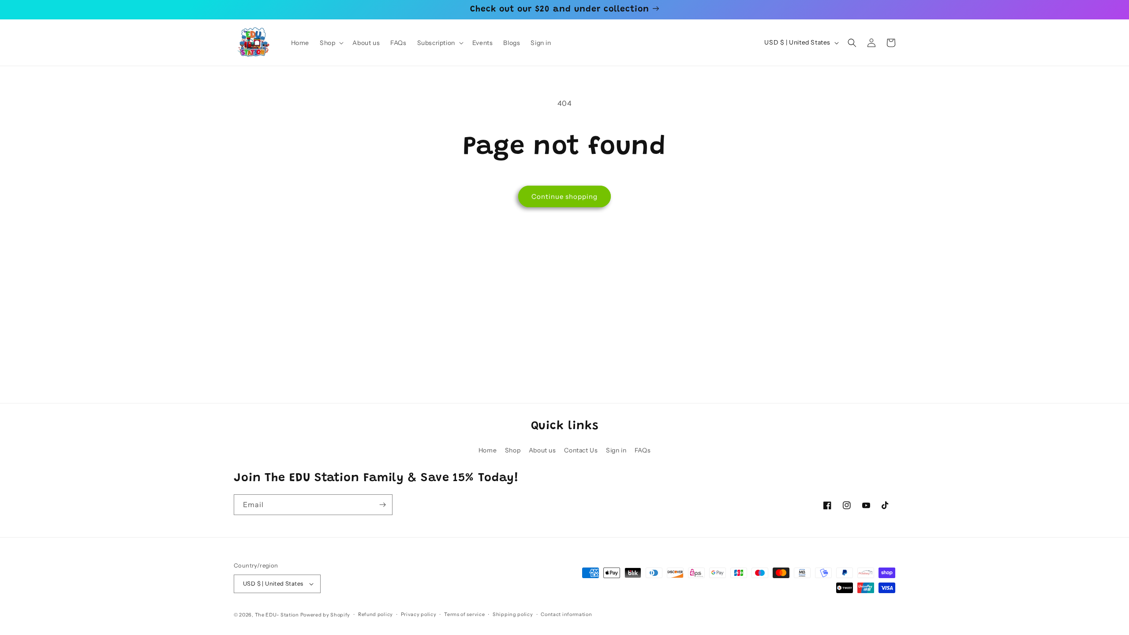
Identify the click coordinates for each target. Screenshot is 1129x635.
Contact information (566, 614)
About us (542, 450)
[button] (330, 43)
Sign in (616, 450)
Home (488, 450)
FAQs (642, 450)
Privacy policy (419, 614)
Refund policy (375, 614)
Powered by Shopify (325, 615)
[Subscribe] (382, 504)
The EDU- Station (277, 615)
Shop (512, 450)
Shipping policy (513, 614)
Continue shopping (564, 196)
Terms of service (464, 614)
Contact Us (581, 450)
